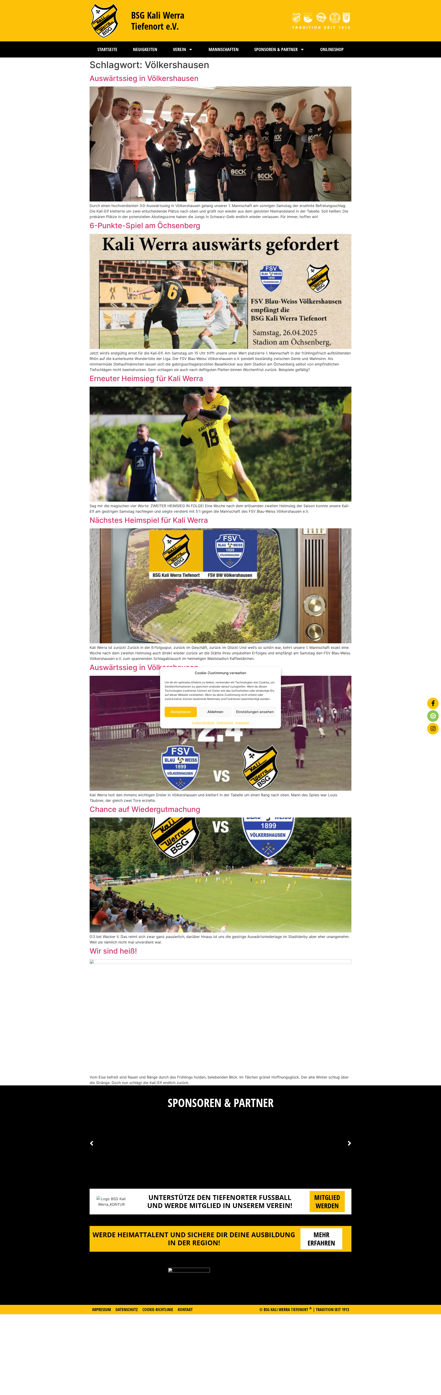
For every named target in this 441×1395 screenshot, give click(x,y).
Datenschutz (225, 722)
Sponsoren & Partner (276, 49)
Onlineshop (332, 49)
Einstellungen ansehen (255, 711)
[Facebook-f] (433, 703)
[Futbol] (433, 716)
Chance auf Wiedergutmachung (145, 809)
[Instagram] (433, 728)
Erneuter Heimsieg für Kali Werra (146, 378)
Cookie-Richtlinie (203, 722)
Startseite (107, 49)
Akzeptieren (181, 711)
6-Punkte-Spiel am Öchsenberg (145, 225)
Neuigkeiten (145, 49)
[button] (349, 1143)
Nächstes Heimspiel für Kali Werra (149, 520)
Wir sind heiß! (113, 950)
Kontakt (185, 1309)
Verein (179, 49)
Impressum (242, 722)
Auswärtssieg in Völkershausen (144, 78)
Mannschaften (224, 49)
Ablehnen (215, 711)
